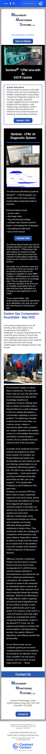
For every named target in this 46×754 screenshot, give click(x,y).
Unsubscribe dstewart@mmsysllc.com (23, 732)
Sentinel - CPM (23, 120)
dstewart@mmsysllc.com (25, 738)
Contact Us (23, 714)
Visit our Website (23, 41)
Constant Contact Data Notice (28, 735)
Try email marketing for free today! (23, 750)
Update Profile (12, 735)
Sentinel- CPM (23, 238)
